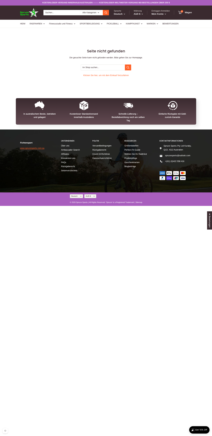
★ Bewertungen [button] (209, 220)
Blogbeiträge (130, 166)
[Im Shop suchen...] (128, 67)
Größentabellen (131, 146)
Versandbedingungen (101, 146)
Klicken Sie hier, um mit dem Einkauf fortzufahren (106, 75)
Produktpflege (130, 158)
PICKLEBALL (113, 23)
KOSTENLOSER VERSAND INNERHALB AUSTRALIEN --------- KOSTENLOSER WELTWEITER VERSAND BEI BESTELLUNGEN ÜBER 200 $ (106, 3)
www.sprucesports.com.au (32, 148)
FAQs (63, 162)
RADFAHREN (36, 23)
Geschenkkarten (131, 162)
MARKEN (151, 23)
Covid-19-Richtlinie (101, 154)
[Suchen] (106, 12)
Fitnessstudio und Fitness (61, 23)
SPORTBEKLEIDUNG (90, 23)
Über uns (65, 146)
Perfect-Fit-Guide (132, 150)
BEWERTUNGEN (170, 23)
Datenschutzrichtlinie (102, 158)
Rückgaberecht (68, 166)
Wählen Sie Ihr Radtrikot (135, 154)
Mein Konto (158, 14)
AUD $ (88, 196)
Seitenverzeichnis (69, 170)
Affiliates (65, 154)
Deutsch (74, 196)
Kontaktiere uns (68, 158)
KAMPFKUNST (133, 23)
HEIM (22, 23)
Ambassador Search (70, 150)
